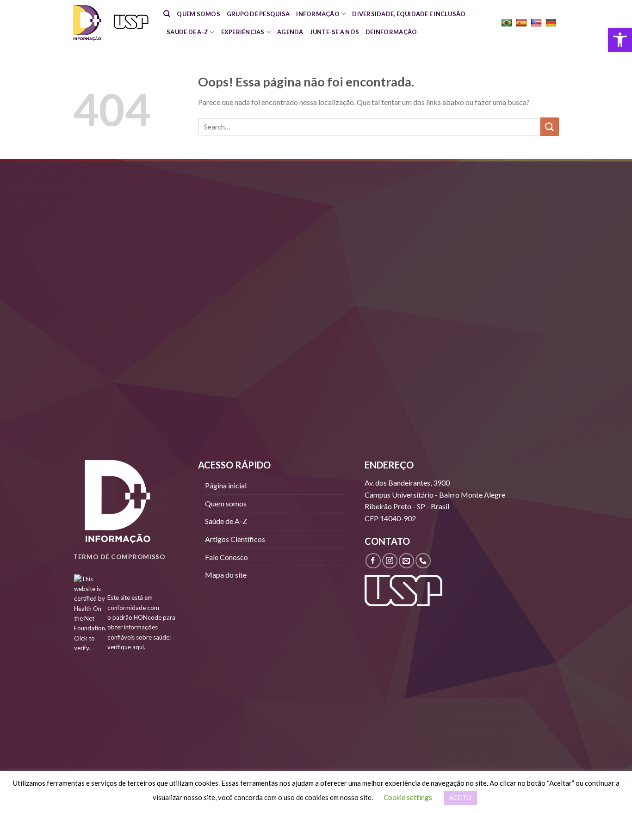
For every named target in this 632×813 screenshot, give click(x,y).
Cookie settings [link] (408, 797)
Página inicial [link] (226, 485)
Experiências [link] (243, 32)
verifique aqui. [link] (126, 647)
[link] (620, 40)
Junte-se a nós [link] (334, 32)
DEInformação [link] (391, 32)
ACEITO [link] (460, 797)
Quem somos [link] (198, 14)
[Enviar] (549, 126)
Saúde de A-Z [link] (187, 32)
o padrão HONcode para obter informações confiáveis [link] (141, 627)
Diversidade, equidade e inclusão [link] (408, 14)
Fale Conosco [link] (226, 557)
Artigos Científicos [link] (235, 539)
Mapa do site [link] (226, 574)
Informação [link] (318, 14)
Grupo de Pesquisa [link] (258, 14)
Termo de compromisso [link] (119, 556)
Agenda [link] (290, 32)
